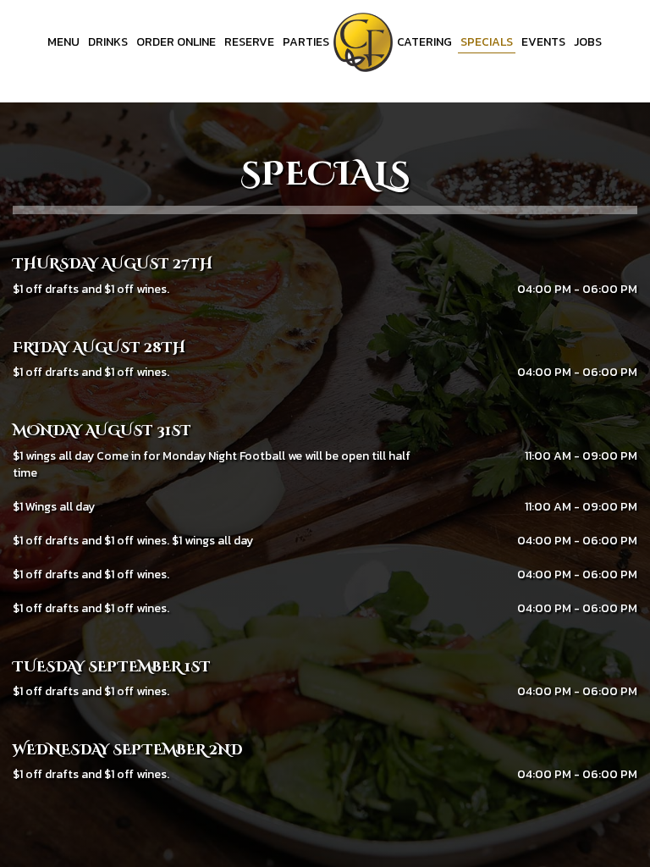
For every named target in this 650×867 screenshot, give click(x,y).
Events (543, 42)
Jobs (588, 42)
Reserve (249, 42)
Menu (63, 42)
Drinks (108, 42)
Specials (486, 42)
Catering (424, 42)
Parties (306, 42)
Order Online (176, 42)
